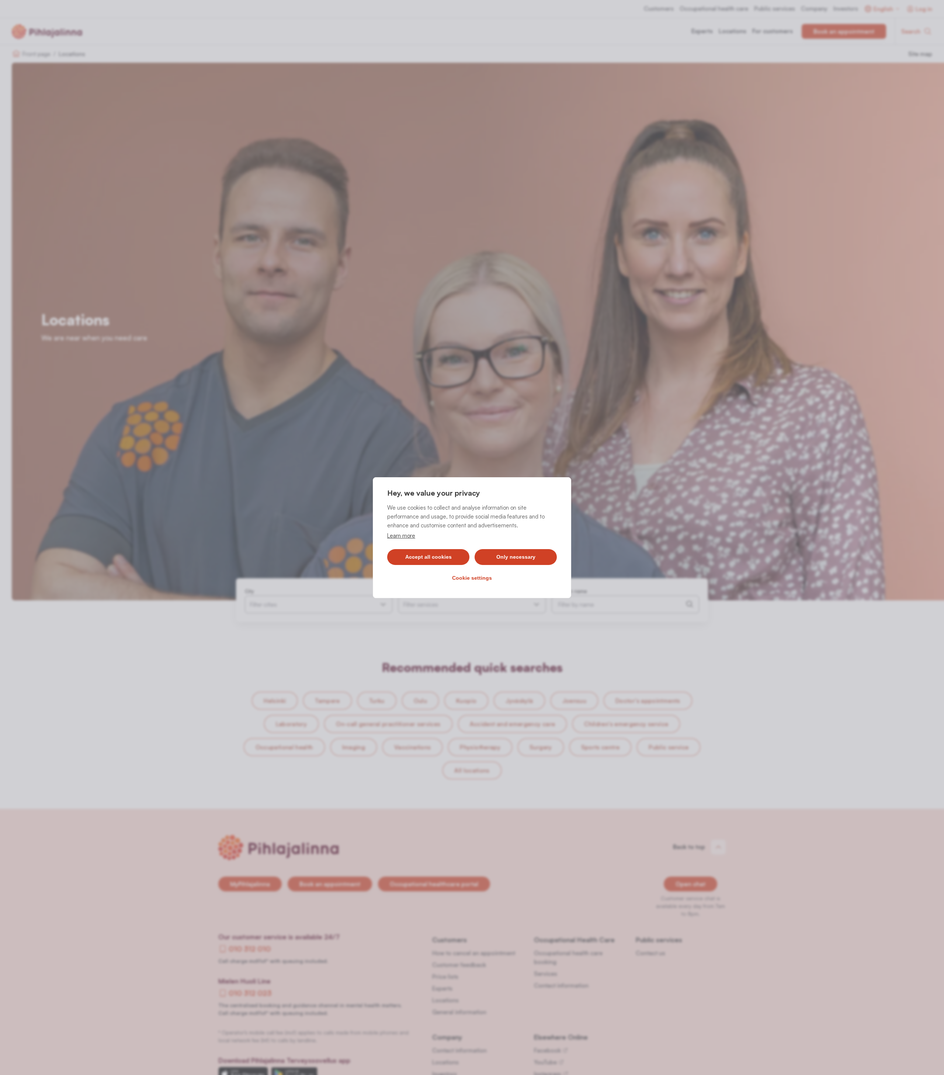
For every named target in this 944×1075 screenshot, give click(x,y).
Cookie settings (472, 578)
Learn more (401, 535)
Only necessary (515, 557)
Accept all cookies (428, 557)
